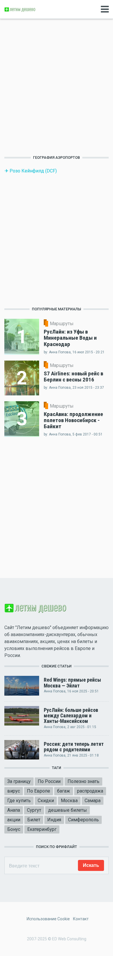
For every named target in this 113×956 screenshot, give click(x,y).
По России (49, 781)
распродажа (90, 791)
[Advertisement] (56, 89)
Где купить (19, 800)
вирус (13, 791)
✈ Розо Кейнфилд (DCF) (31, 171)
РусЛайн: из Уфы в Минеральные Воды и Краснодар (70, 337)
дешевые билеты (67, 810)
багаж (63, 791)
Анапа (13, 810)
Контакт (81, 919)
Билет (33, 819)
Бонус (13, 829)
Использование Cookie (48, 919)
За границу (19, 781)
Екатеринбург (42, 829)
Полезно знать (83, 781)
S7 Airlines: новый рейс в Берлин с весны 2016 (73, 376)
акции (13, 819)
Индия (54, 819)
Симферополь (83, 819)
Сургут (34, 810)
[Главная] (20, 9)
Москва (69, 800)
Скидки (46, 800)
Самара (93, 800)
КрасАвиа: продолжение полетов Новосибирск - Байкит (73, 420)
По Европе (38, 791)
